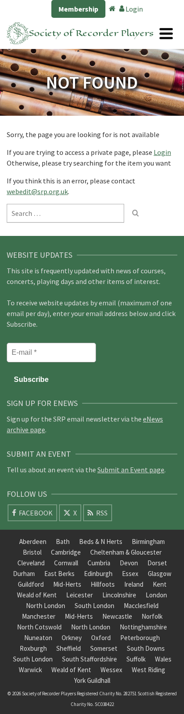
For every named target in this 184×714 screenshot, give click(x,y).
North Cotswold (39, 627)
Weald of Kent (37, 595)
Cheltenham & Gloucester (126, 552)
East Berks (59, 573)
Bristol (32, 552)
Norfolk (152, 616)
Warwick (30, 669)
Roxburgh (33, 648)
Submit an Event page (130, 469)
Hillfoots (103, 584)
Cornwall (66, 563)
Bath (63, 541)
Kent (160, 584)
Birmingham (148, 541)
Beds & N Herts (100, 541)
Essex (130, 573)
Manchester (38, 616)
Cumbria (99, 563)
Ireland (133, 584)
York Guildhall (92, 680)
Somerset (103, 648)
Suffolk (136, 659)
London (156, 595)
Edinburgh (98, 573)
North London (45, 605)
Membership (78, 8)
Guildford (31, 584)
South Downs (146, 648)
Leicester (79, 595)
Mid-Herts (67, 584)
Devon (129, 563)
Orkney (72, 637)
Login (133, 8)
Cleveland (31, 563)
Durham (24, 573)
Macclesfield (141, 605)
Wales (163, 659)
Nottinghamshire (143, 627)
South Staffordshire (89, 659)
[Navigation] (166, 33)
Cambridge (66, 552)
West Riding (148, 669)
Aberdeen (32, 541)
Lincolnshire (119, 595)
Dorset (157, 563)
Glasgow (159, 573)
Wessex (111, 669)
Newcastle (117, 616)
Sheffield (68, 648)
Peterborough (140, 637)
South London (94, 605)
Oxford (101, 637)
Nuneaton (38, 637)
